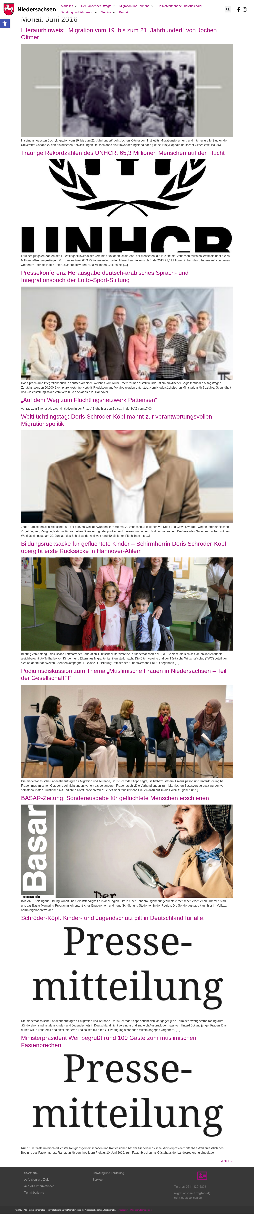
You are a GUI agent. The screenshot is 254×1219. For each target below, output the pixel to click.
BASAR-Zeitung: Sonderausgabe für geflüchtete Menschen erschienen (115, 798)
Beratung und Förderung (108, 1173)
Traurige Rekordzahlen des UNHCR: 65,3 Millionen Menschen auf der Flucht (123, 153)
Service (98, 1179)
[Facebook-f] (238, 9)
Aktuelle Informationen (39, 1186)
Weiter (227, 1160)
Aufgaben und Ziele (36, 1179)
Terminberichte (34, 1192)
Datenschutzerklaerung (141, 1210)
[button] (5, 23)
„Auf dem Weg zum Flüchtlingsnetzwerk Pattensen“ (89, 400)
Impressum (123, 1210)
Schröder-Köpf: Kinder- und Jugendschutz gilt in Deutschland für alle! (113, 918)
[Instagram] (245, 9)
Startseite (31, 1173)
